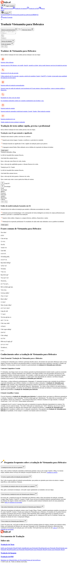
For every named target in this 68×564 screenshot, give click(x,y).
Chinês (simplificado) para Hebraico (11, 429)
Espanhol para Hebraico (7, 442)
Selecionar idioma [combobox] (26, 30)
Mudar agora (4, 150)
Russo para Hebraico (6, 455)
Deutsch (15, 14)
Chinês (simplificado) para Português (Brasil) (29, 548)
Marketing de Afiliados (7, 560)
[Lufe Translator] (34, 531)
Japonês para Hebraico (7, 432)
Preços (43, 8)
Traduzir (3, 38)
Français (25, 14)
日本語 (7, 14)
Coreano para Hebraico (7, 435)
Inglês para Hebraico (6, 426)
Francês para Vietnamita (7, 443)
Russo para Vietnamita (7, 453)
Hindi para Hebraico (6, 461)
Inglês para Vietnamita (7, 424)
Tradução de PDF (34, 8)
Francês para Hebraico (7, 445)
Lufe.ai (55, 528)
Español (20, 14)
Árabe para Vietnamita (7, 456)
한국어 (11, 14)
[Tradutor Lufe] (34, 2)
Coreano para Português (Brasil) (56, 549)
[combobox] (8, 40)
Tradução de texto (8, 8)
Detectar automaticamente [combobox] (8, 30)
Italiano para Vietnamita (7, 450)
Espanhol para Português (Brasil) (20, 549)
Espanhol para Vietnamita (8, 440)
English (3, 14)
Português (30, 14)
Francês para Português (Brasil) (38, 549)
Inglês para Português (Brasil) (9, 548)
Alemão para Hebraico (7, 439)
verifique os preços (52, 472)
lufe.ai (6, 502)
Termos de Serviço (31, 560)
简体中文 (36, 14)
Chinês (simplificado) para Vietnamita (11, 427)
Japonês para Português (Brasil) (51, 548)
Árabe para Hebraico (6, 458)
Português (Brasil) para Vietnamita (10, 447)
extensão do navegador (15, 502)
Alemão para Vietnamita (7, 437)
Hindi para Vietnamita (7, 459)
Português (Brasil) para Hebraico (10, 448)
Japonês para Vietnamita (7, 431)
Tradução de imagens (21, 8)
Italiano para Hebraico (7, 451)
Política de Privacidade (20, 560)
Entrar (2, 10)
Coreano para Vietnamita (8, 434)
